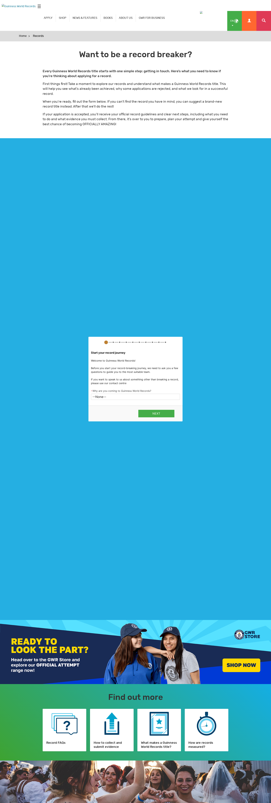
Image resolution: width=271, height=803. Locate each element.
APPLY (48, 18)
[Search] (263, 21)
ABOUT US (126, 18)
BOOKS (108, 18)
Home (23, 36)
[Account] (249, 21)
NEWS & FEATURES (85, 18)
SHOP (62, 18)
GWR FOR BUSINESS (152, 18)
